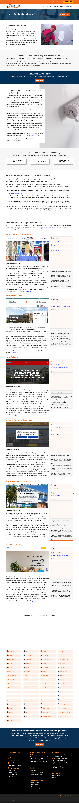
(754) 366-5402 (56, 241)
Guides (62, 6)
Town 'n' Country (47, 683)
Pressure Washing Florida (36, 774)
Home (44, 6)
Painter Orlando (35, 782)
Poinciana (45, 700)
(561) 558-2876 (56, 303)
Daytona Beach (29, 696)
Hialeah (61, 655)
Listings (54, 777)
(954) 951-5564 (56, 364)
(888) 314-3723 (56, 552)
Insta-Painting (12, 357)
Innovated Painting (14, 545)
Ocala (26, 704)
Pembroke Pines (64, 659)
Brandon (27, 671)
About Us (69, 6)
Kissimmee (62, 692)
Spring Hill (45, 671)
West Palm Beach (47, 667)
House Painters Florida (35, 770)
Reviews (57, 250)
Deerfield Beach (63, 683)
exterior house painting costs (37, 188)
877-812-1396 (68, 2)
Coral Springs (63, 663)
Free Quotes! (64, 14)
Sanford (27, 708)
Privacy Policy (26, 797)
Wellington (10, 712)
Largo (61, 688)
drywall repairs (31, 135)
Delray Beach (11, 704)
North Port (28, 688)
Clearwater (11, 671)
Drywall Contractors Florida (36, 772)
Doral (44, 696)
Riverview (62, 675)
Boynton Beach (29, 692)
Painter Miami (34, 784)
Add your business (56, 775)
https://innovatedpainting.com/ (60, 555)
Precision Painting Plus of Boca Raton (21, 481)
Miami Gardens (12, 675)
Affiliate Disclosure (47, 797)
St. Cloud (10, 708)
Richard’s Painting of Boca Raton (19, 234)
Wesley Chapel (46, 704)
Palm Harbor (46, 712)
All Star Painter (28, 58)
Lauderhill (10, 700)
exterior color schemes (16, 193)
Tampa (61, 651)
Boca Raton (45, 675)
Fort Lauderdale (46, 659)
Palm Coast (11, 679)
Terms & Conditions (39, 797)
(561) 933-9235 (56, 488)
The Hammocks (63, 708)
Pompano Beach (64, 671)
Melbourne (11, 688)
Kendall (10, 696)
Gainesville (28, 663)
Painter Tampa (34, 786)
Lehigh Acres (28, 667)
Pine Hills (45, 688)
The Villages (62, 696)
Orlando (10, 655)
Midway (44, 651)
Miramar (45, 663)
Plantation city (63, 679)
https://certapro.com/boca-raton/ (61, 430)
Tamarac (27, 700)
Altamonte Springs (47, 716)
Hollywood (10, 663)
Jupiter (27, 712)
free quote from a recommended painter (48, 227)
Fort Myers (11, 683)
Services (49, 6)
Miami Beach (46, 692)
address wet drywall (17, 137)
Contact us (37, 229)
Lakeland (62, 667)
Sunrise (44, 679)
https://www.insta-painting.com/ (60, 367)
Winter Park (28, 716)
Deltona (27, 679)
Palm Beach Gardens (65, 712)
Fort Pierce (11, 720)
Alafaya (27, 683)
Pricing (56, 6)
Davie (26, 675)
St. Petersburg (28, 655)
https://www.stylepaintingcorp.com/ (61, 306)
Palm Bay (10, 667)
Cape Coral (11, 659)
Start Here (39, 80)
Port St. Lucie (46, 655)
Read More (28, 291)
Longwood (10, 716)
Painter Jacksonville (35, 788)
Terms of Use (32, 797)
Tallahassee (28, 659)
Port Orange (63, 704)
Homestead (11, 692)
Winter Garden (63, 716)
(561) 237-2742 (56, 427)
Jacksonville (11, 651)
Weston (61, 700)
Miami (26, 651)
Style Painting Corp (14, 296)
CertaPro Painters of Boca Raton (19, 420)
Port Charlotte (46, 708)
